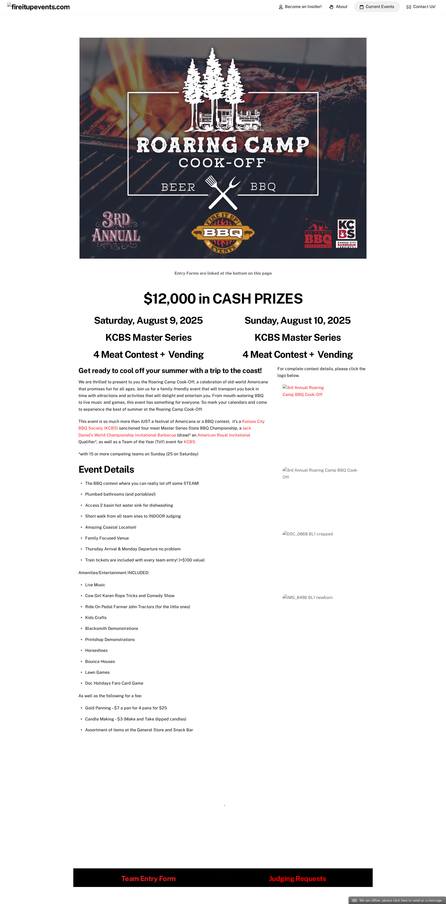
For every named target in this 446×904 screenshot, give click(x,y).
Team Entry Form (148, 878)
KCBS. (190, 441)
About (341, 6)
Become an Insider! (303, 6)
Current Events (379, 6)
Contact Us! (423, 6)
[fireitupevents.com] (38, 7)
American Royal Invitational (223, 435)
